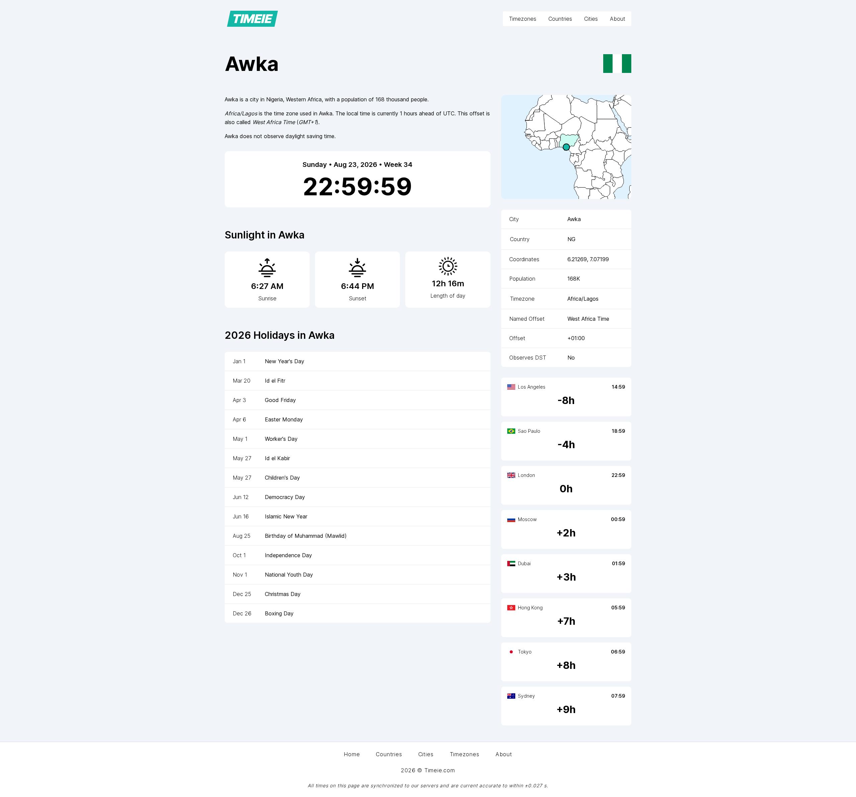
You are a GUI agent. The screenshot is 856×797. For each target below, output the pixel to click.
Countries (560, 18)
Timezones (522, 18)
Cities (591, 18)
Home (352, 754)
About (617, 18)
